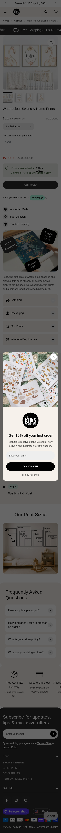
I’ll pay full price (30, 474)
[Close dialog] (53, 357)
